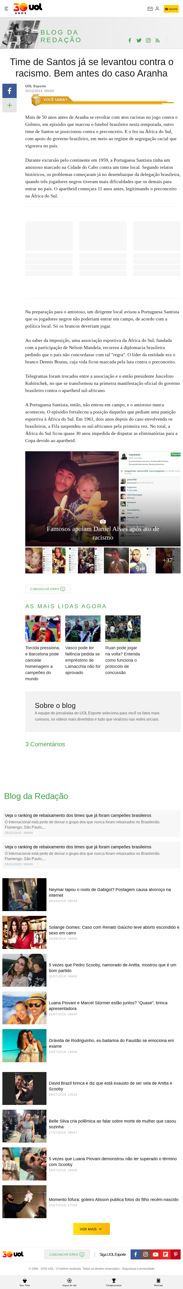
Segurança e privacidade (137, 1268)
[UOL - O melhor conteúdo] (28, 8)
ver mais (88, 1229)
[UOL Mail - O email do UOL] (150, 9)
